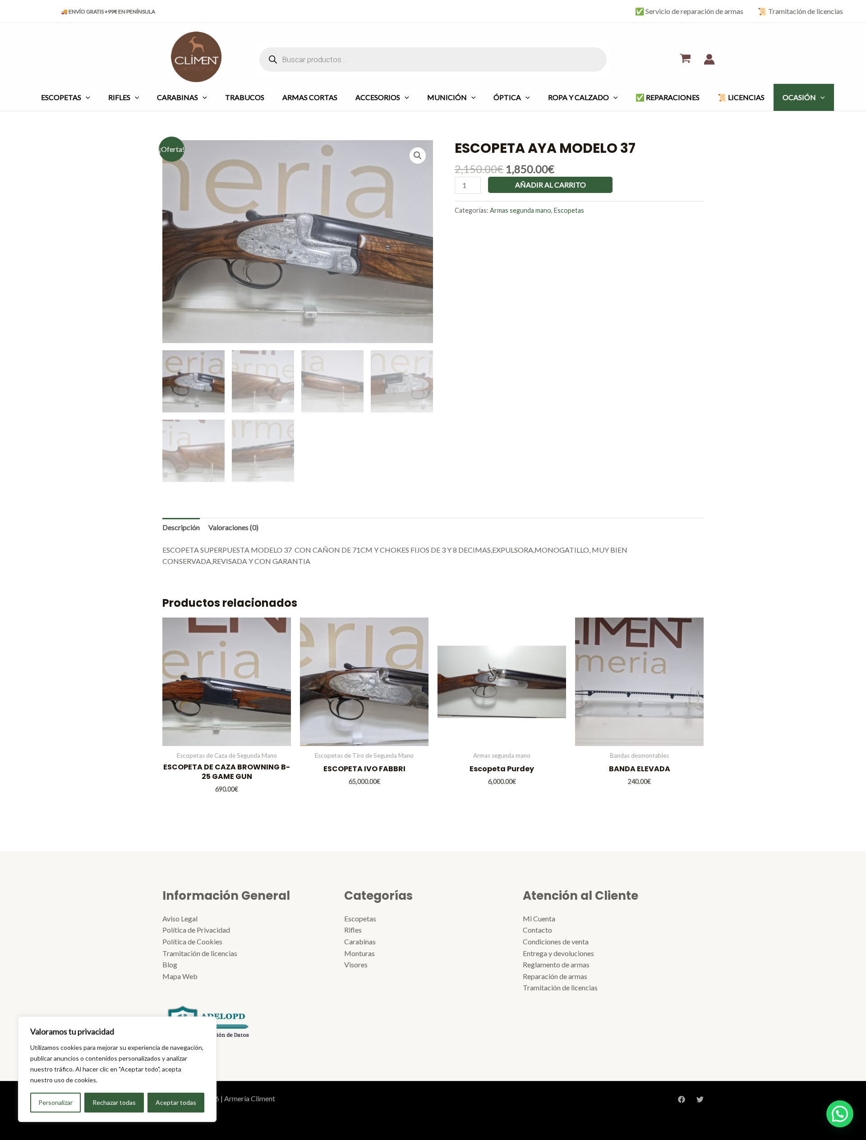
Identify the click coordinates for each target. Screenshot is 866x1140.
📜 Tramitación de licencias (800, 11)
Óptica (507, 97)
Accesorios (377, 97)
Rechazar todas (114, 1102)
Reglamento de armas (556, 964)
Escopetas (61, 97)
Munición (447, 97)
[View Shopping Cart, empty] (685, 59)
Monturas (359, 953)
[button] (418, 155)
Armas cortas (309, 97)
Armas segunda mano (520, 210)
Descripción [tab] (181, 527)
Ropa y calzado (578, 97)
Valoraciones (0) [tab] (233, 527)
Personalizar (55, 1102)
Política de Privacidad (196, 929)
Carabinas (177, 97)
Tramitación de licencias (199, 953)
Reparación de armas (555, 976)
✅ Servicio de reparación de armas (689, 11)
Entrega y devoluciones (558, 953)
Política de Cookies (192, 941)
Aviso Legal (180, 918)
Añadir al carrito (550, 184)
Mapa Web (180, 976)
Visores (356, 964)
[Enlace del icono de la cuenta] (709, 59)
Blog (169, 964)
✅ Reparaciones (668, 97)
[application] (85, 97)
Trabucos (244, 97)
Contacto (537, 929)
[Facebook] (681, 1099)
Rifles (119, 97)
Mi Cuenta (539, 918)
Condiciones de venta (556, 941)
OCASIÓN (799, 97)
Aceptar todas (176, 1102)
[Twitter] (700, 1099)
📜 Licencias (741, 97)
